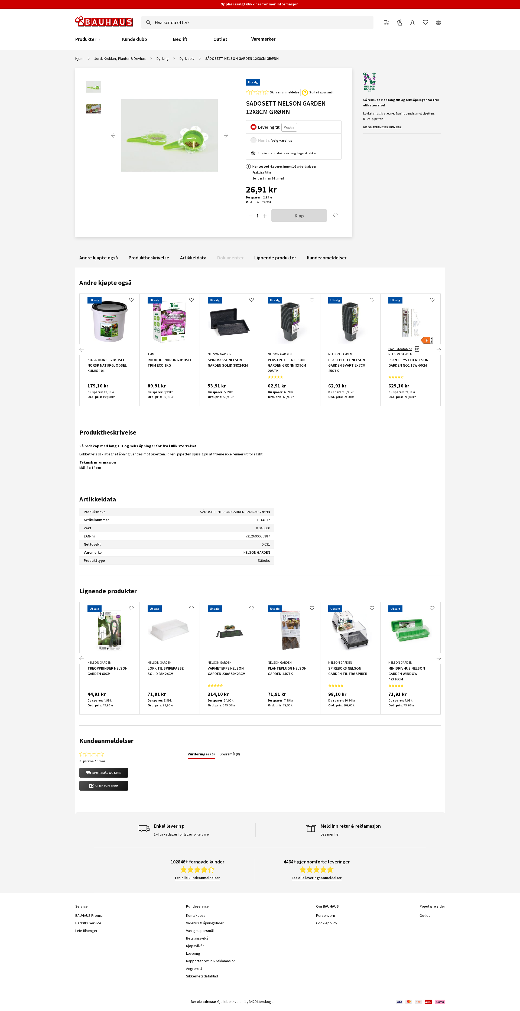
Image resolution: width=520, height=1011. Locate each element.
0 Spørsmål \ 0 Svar (92, 761)
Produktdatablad (400, 349)
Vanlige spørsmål (200, 930)
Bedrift (180, 39)
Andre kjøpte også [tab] (105, 282)
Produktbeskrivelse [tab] (107, 432)
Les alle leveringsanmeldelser (317, 877)
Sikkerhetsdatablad (202, 976)
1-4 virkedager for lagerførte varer (182, 834)
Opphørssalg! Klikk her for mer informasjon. (260, 4)
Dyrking (163, 58)
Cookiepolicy (326, 923)
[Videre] (225, 135)
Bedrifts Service (88, 923)
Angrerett (194, 968)
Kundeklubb (134, 39)
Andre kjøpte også (98, 258)
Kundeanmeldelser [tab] (106, 740)
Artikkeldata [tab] (97, 499)
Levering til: (269, 127)
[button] (103, 773)
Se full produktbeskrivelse (382, 127)
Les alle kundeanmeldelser (197, 877)
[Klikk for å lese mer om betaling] (420, 1002)
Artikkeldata (193, 258)
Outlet (220, 39)
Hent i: (264, 140)
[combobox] (257, 22)
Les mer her (330, 834)
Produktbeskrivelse (149, 258)
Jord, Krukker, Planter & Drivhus (120, 58)
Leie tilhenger (86, 930)
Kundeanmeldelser (326, 258)
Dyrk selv (187, 58)
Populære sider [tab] (432, 906)
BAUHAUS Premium (90, 915)
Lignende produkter (275, 258)
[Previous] (113, 135)
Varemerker (263, 39)
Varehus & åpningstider (205, 923)
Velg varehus (281, 140)
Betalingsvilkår (198, 938)
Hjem (79, 58)
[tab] (201, 755)
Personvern (325, 915)
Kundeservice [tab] (197, 906)
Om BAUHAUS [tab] (327, 906)
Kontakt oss (196, 915)
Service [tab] (81, 906)
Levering (193, 953)
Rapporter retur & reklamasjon (211, 960)
